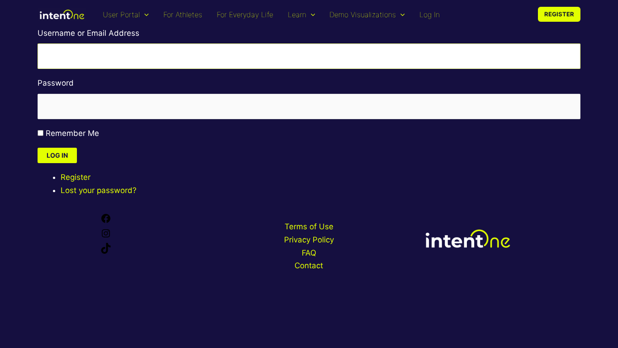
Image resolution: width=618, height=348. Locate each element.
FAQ (309, 252)
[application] (144, 14)
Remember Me (72, 133)
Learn (297, 14)
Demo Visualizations (362, 14)
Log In (429, 14)
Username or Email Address (88, 33)
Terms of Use (309, 226)
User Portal (121, 14)
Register (75, 177)
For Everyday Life (245, 14)
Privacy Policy (309, 239)
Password (56, 82)
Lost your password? (99, 190)
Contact (309, 265)
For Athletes (182, 14)
